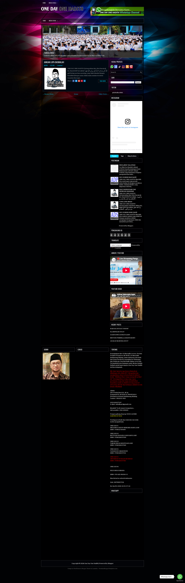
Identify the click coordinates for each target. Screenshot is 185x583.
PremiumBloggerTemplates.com (108, 568)
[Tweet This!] (76, 81)
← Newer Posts (48, 94)
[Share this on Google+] (79, 81)
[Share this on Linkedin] (85, 81)
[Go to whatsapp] (180, 576)
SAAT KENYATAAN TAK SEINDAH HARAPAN (127, 190)
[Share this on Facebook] (73, 81)
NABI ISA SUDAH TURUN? (119, 328)
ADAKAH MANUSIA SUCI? (119, 341)
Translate (117, 248)
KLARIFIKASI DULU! (117, 332)
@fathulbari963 (117, 92)
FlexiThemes (77, 568)
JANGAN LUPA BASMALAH (54, 62)
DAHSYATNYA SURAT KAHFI (120, 335)
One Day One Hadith (91, 563)
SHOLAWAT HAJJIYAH (127, 165)
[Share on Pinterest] (82, 81)
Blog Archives (132, 156)
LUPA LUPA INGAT (125, 201)
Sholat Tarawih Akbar (51, 50)
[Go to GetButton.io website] (179, 581)
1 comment (60, 65)
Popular (114, 156)
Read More (103, 81)
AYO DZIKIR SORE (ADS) (128, 212)
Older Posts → (104, 94)
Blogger (130, 226)
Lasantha (95, 568)
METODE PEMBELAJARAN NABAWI (122, 338)
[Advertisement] (126, 526)
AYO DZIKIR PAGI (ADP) (127, 177)
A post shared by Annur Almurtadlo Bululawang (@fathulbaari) (133, 150)
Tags (122, 156)
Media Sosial (53, 3)
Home (44, 3)
